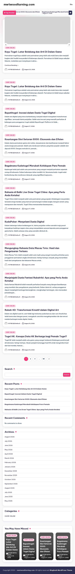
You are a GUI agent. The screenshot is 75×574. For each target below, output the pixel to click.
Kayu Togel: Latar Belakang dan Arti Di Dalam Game (33, 51)
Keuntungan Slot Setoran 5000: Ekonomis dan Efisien (34, 139)
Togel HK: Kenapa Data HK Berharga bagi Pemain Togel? (36, 336)
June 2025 (9, 497)
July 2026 (8, 441)
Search (8, 369)
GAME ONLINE (10, 47)
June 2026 (9, 445)
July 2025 (8, 492)
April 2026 (9, 454)
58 (44, 359)
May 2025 (8, 501)
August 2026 (9, 437)
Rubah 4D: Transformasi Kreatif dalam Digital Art (32, 310)
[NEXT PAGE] (49, 359)
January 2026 (10, 467)
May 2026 (8, 450)
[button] (11, 65)
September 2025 (11, 484)
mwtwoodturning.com (19, 4)
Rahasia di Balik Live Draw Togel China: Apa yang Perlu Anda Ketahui (32, 410)
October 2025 (10, 479)
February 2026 (10, 462)
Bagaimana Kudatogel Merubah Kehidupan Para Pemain (53, 12)
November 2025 (11, 475)
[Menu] (71, 4)
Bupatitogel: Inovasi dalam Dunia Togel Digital (30, 112)
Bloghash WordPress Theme (61, 570)
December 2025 (11, 471)
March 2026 (9, 458)
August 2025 (9, 488)
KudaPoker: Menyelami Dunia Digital (24, 221)
